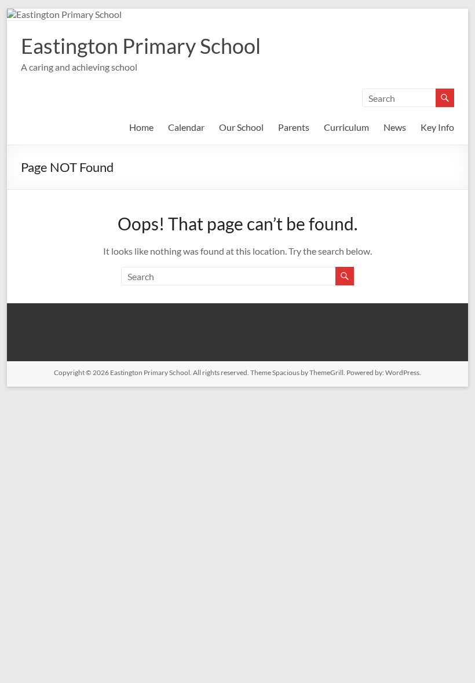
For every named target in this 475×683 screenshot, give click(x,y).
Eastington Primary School (141, 45)
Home (141, 127)
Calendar (186, 127)
